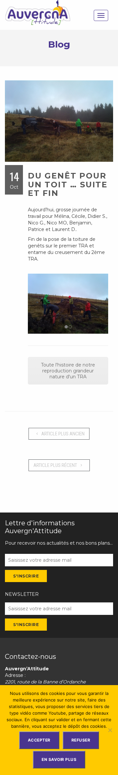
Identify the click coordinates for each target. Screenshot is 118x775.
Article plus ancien (62, 434)
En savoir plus (59, 759)
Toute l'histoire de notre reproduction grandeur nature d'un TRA (68, 371)
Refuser (80, 740)
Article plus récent (55, 465)
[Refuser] (110, 730)
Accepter (39, 740)
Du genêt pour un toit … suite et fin (68, 184)
